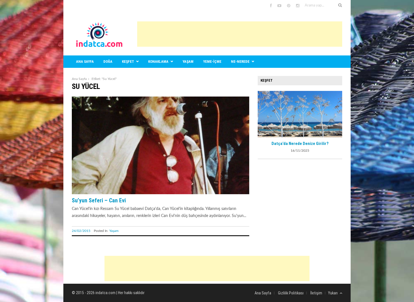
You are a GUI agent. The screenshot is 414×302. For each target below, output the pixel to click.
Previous (262, 113)
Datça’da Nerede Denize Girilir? (300, 143)
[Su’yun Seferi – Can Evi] (160, 193)
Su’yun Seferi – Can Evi (99, 200)
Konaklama (158, 61)
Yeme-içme (212, 61)
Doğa (107, 61)
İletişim (316, 293)
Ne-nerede (240, 61)
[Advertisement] (239, 34)
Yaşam (187, 61)
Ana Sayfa (79, 78)
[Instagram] (297, 6)
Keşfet (128, 61)
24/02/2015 (81, 230)
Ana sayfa (85, 61)
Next (338, 113)
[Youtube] (279, 6)
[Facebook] (271, 6)
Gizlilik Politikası (291, 293)
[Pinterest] (288, 6)
